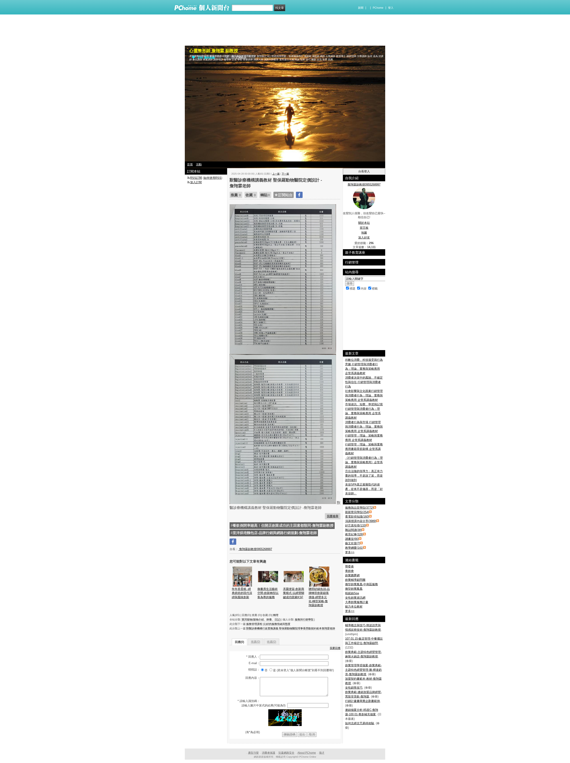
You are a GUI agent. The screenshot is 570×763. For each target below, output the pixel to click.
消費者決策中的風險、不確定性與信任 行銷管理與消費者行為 (364, 382)
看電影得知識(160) (357, 516)
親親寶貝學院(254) (357, 512)
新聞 (360, 7)
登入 (390, 7)
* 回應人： (253, 656)
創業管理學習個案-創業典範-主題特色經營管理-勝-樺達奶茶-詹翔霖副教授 (363, 670)
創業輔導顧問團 (355, 579)
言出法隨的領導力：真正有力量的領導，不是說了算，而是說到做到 (364, 475)
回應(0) (239, 642)
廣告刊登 (253, 752)
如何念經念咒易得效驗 (359, 723)
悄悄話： (254, 669)
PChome (378, 7)
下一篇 (285, 173)
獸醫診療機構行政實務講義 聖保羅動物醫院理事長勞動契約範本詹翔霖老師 (290, 628)
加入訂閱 (196, 182)
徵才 (321, 752)
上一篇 (276, 173)
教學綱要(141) (354, 547)
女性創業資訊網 (355, 597)
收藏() (271, 641)
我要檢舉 (332, 516)
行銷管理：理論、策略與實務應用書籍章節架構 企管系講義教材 (364, 449)
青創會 (349, 571)
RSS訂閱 (196, 178)
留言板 (364, 227)
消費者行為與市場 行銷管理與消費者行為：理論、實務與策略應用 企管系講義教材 (364, 426)
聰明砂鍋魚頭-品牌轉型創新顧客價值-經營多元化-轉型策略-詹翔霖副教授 (319, 597)
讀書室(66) (352, 539)
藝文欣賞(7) (352, 543)
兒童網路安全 (286, 752)
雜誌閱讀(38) (353, 530)
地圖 (364, 232)
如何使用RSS (212, 178)
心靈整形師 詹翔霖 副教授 (213, 50)
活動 (199, 164)
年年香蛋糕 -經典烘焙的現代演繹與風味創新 (242, 593)
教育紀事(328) (354, 534)
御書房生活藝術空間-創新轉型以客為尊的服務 (268, 593)
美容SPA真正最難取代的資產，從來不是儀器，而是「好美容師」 (364, 489)
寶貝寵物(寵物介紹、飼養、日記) (261, 619)
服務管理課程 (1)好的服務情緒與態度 (268, 624)
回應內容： (252, 677)
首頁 (190, 164)
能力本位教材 (353, 606)
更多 (349, 552)
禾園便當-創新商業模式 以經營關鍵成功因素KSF (293, 593)
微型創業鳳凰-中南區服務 (361, 584)
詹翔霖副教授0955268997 (255, 549)
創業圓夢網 (352, 575)
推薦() (255, 641)
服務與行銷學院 (304, 619)
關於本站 (364, 222)
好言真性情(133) (355, 525)
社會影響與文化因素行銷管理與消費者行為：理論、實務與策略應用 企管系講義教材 (364, 395)
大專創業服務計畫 (356, 602)
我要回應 (335, 648)
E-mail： (254, 663)
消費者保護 (268, 752)
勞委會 (349, 566)
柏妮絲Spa (352, 593)
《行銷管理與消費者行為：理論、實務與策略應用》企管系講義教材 (364, 462)
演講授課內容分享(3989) (360, 521)
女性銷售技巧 (353, 687)
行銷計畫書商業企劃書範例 (362, 701)
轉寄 (276, 615)
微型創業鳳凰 (353, 588)
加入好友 (364, 237)
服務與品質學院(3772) (359, 507)
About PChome (306, 752)
